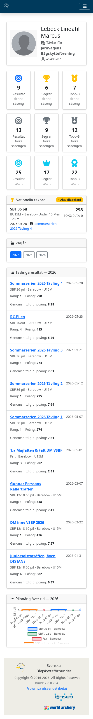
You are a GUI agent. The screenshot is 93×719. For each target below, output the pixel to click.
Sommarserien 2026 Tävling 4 (36, 283)
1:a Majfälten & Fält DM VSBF (36, 450)
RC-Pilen (17, 316)
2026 (15, 255)
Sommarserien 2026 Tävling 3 (36, 350)
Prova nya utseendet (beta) (46, 688)
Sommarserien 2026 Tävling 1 (36, 416)
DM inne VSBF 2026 (27, 522)
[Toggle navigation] (84, 6)
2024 (42, 255)
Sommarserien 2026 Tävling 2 (36, 383)
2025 (29, 255)
